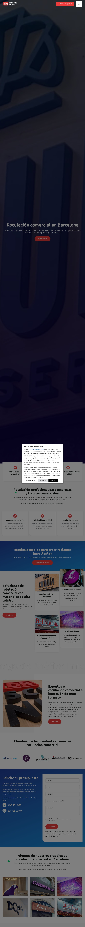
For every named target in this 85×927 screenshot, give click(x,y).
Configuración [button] (30, 480)
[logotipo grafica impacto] (10, 3)
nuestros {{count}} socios (37, 449)
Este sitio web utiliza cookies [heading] (34, 446)
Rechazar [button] (43, 480)
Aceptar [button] (53, 480)
